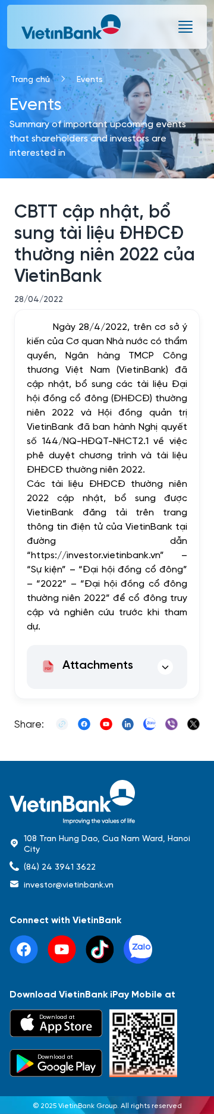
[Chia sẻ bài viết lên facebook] (84, 724)
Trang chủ (30, 78)
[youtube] (62, 949)
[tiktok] (100, 949)
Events (90, 78)
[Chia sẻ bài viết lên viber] (171, 724)
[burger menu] (185, 26)
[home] (107, 802)
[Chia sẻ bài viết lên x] (193, 724)
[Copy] (62, 724)
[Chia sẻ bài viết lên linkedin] (128, 724)
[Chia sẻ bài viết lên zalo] (149, 724)
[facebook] (24, 949)
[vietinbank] (71, 26)
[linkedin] (138, 949)
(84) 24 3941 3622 (60, 866)
